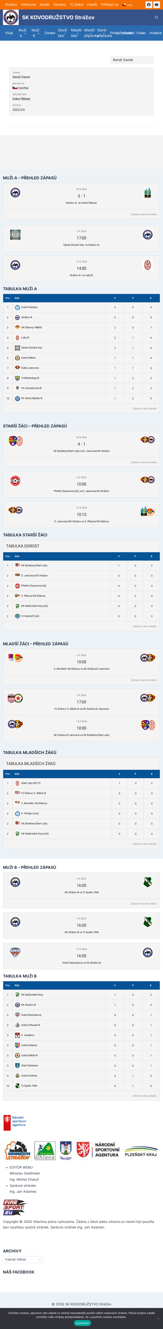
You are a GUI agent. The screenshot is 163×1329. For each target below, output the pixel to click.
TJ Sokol (76, 5)
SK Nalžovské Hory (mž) (35, 833)
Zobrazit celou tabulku (144, 408)
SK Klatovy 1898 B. (31, 327)
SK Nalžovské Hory (32, 994)
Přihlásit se (109, 5)
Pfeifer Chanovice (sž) (33, 585)
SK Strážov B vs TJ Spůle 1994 (82, 892)
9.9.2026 (81, 695)
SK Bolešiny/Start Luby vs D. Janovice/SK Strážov (81, 450)
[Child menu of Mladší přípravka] (88, 33)
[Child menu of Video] (140, 33)
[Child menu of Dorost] (48, 33)
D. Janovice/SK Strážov (34, 575)
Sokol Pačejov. (29, 307)
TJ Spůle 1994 (29, 1085)
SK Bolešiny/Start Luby (34, 565)
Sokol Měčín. (28, 357)
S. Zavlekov (27, 1035)
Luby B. (25, 337)
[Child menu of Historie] (153, 33)
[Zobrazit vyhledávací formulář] (156, 17)
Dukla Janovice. (30, 367)
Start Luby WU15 (30, 783)
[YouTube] (156, 4)
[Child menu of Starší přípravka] (101, 33)
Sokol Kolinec (29, 1075)
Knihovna (28, 5)
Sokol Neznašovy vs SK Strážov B (81, 962)
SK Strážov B (28, 1004)
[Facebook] (149, 4)
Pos (8, 298)
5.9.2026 (81, 231)
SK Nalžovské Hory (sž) (34, 605)
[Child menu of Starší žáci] (61, 33)
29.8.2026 (81, 437)
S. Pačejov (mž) (30, 813)
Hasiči (92, 5)
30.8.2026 (81, 189)
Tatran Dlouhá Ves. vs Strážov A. (81, 244)
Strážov (11, 5)
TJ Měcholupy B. (30, 377)
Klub (17, 298)
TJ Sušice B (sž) (30, 616)
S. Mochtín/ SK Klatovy (34, 803)
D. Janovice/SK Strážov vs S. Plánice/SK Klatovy (81, 521)
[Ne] (158, 1318)
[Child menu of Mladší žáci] (75, 33)
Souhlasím (82, 1323)
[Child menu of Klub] (9, 33)
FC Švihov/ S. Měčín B (33, 793)
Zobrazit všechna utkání (143, 214)
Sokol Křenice (29, 1045)
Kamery (60, 5)
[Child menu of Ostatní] (127, 33)
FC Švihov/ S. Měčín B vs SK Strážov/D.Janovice (81, 708)
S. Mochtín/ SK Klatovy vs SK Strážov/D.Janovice (81, 668)
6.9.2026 (81, 655)
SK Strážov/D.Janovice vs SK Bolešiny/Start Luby (81, 735)
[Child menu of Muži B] (35, 33)
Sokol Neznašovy (31, 1014)
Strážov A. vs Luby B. (81, 275)
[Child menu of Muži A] (22, 33)
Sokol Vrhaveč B (30, 1025)
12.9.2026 (81, 721)
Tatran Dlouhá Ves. (32, 347)
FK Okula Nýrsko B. (32, 398)
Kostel (45, 5)
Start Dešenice (29, 1065)
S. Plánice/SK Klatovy (33, 595)
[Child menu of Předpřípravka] (114, 33)
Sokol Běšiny (21, 99)
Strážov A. (27, 317)
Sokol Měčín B (29, 1055)
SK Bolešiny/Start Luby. (34, 823)
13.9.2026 (81, 261)
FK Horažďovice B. (31, 388)
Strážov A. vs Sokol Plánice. (81, 202)
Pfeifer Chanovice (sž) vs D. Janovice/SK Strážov (81, 491)
